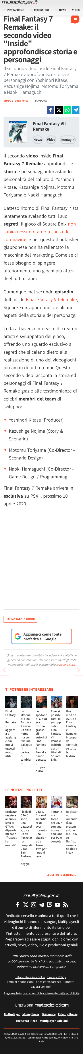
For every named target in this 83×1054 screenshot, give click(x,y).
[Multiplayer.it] (20, 2)
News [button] (62, 10)
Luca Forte (22, 100)
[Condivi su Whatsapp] (67, 110)
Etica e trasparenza (48, 981)
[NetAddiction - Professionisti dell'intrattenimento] (51, 1005)
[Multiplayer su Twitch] (49, 904)
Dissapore (49, 1014)
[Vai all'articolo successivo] (4, 669)
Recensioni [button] (41, 10)
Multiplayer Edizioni (54, 1021)
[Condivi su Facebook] (50, 110)
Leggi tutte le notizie (61, 874)
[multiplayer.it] (41, 895)
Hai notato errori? (20, 619)
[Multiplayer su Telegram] (41, 904)
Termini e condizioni (20, 981)
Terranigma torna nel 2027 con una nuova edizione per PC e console (56, 826)
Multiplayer (12, 1014)
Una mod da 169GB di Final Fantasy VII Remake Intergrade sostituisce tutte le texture (71, 733)
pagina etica (67, 665)
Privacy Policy (56, 977)
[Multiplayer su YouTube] (57, 904)
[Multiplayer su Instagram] (33, 904)
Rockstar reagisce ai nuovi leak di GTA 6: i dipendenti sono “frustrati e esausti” (11, 828)
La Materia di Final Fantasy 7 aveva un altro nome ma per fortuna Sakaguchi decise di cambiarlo (26, 737)
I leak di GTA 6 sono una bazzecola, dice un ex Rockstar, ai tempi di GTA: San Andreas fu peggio (26, 838)
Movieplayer (30, 1014)
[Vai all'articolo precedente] (78, 669)
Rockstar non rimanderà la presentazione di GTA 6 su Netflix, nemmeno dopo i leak (71, 832)
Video (76, 10)
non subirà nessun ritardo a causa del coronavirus (40, 231)
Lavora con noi (40, 986)
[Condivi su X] (59, 110)
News (37, 139)
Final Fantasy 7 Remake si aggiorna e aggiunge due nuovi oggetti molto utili (10, 733)
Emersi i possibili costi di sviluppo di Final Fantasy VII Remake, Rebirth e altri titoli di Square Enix (56, 735)
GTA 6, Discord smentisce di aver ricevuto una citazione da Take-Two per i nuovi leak (41, 834)
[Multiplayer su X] (25, 904)
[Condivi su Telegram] (75, 110)
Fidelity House (67, 1014)
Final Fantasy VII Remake (49, 126)
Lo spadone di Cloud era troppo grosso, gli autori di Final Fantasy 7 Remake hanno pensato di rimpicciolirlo (41, 741)
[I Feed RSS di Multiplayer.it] (65, 904)
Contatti (69, 981)
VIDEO (7, 100)
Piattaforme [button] (15, 10)
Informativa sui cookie (30, 977)
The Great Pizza (26, 1021)
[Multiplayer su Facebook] (17, 904)
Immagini (68, 139)
